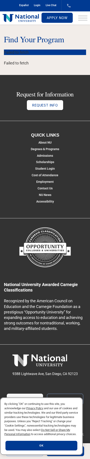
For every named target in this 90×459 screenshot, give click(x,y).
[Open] (82, 18)
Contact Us (45, 188)
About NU (45, 142)
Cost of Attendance (45, 175)
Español (24, 5)
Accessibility (45, 201)
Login (37, 5)
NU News (45, 195)
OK (41, 445)
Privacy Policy (34, 408)
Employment (45, 181)
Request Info (45, 105)
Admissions (45, 155)
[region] (41, 426)
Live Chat (51, 5)
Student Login (45, 168)
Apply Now (57, 18)
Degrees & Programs (45, 149)
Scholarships (45, 162)
